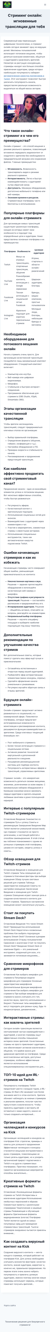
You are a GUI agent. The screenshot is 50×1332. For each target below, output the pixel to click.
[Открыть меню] (45, 4)
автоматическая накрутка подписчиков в (24, 76)
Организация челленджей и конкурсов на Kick (24, 1127)
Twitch (7, 79)
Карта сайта (10, 1305)
